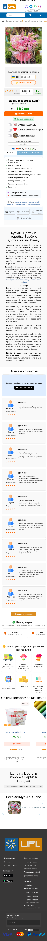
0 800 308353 (30, 906)
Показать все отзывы (23, 614)
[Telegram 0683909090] (31, 7)
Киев (25, 282)
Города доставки (30, 862)
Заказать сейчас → (25, 113)
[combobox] (16, 77)
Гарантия (24, 152)
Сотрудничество (30, 865)
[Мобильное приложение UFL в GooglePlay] (8, 881)
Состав (11, 153)
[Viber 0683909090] (26, 7)
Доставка (37, 152)
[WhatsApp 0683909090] (35, 7)
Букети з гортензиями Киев (31, 807)
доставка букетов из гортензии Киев (26, 204)
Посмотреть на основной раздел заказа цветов (23, 280)
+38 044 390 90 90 (32, 900)
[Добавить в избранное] (16, 762)
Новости (7, 862)
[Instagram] (39, 7)
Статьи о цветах (10, 865)
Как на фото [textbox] (23, 144)
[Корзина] (30, 15)
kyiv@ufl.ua (28, 885)
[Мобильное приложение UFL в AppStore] (8, 875)
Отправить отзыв (25, 388)
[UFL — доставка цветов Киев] (9, 6)
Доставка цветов (30, 869)
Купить (18, 744)
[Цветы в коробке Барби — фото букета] (23, 45)
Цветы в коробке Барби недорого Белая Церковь (23, 786)
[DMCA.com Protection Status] (33, 930)
